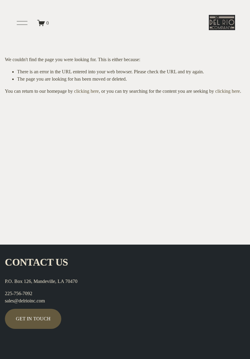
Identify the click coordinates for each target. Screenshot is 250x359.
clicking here (86, 91)
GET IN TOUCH (33, 318)
